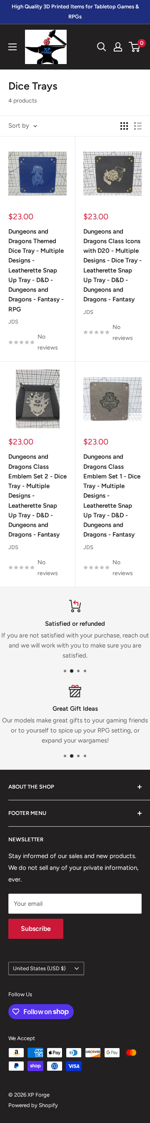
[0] (135, 47)
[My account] (118, 46)
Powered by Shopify (33, 1105)
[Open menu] (12, 47)
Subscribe (36, 929)
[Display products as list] (138, 126)
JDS (13, 322)
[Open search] (101, 46)
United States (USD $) (39, 968)
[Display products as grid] (124, 126)
